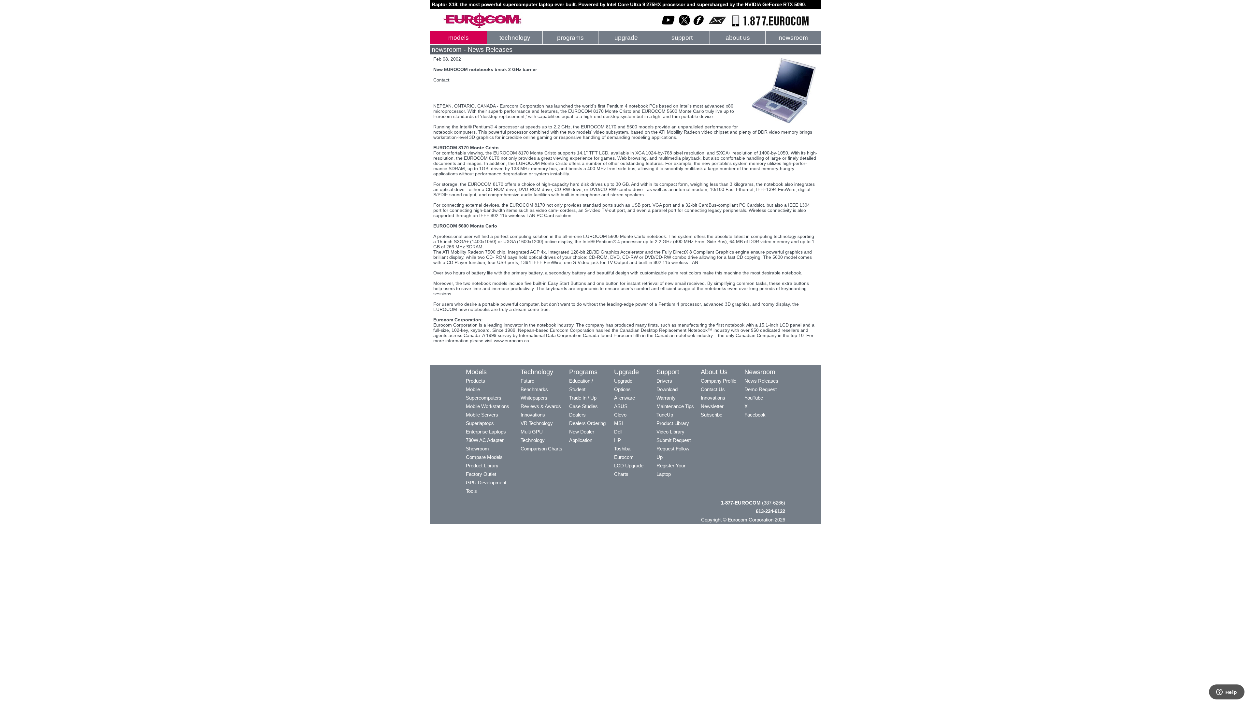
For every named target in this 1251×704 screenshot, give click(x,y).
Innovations (533, 415)
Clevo (620, 415)
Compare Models (484, 457)
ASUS (620, 406)
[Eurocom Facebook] (698, 26)
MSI (618, 423)
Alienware (624, 398)
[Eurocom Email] (717, 26)
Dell (618, 431)
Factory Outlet (481, 474)
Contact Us (713, 389)
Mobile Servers (482, 415)
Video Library (670, 431)
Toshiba (622, 448)
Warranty (666, 398)
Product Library (482, 465)
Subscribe (711, 415)
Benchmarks (534, 389)
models (458, 37)
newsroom (793, 37)
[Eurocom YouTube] (668, 26)
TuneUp (664, 415)
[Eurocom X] (684, 26)
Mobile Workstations (487, 406)
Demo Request (760, 389)
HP (617, 440)
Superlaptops (480, 423)
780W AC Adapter (485, 440)
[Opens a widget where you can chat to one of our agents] (1226, 692)
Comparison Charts (541, 448)
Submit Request (673, 440)
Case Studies (583, 406)
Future (527, 381)
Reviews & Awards (541, 406)
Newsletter (712, 406)
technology (514, 37)
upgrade (626, 37)
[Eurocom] (482, 26)
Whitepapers (534, 398)
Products (475, 381)
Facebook (755, 415)
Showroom (477, 448)
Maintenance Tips (675, 406)
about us (738, 37)
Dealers (577, 415)
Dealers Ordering (587, 423)
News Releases (761, 381)
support (682, 37)
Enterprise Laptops (486, 431)
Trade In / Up (583, 398)
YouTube (753, 398)
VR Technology (537, 423)
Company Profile (718, 381)
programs (570, 37)
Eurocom (624, 457)
